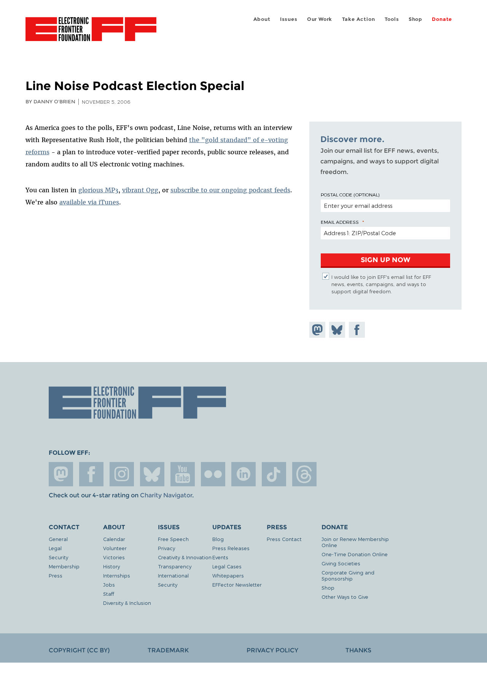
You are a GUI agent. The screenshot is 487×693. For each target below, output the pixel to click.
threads (304, 474)
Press (55, 575)
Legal (55, 548)
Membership (64, 566)
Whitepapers (228, 575)
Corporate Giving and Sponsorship (347, 575)
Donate (442, 19)
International (173, 575)
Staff (108, 593)
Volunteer (115, 548)
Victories (114, 557)
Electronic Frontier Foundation (90, 33)
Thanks (358, 650)
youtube (182, 474)
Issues (289, 19)
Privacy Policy (272, 650)
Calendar (114, 539)
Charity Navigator (166, 495)
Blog (218, 539)
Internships (116, 575)
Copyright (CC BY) (79, 650)
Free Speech (173, 539)
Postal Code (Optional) (350, 194)
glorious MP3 (98, 190)
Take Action (358, 19)
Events (220, 557)
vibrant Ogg (140, 190)
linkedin (243, 474)
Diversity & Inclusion (127, 603)
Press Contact (284, 539)
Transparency (174, 566)
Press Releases (231, 548)
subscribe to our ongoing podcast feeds (230, 190)
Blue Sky (152, 474)
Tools (392, 19)
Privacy (166, 548)
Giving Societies (340, 563)
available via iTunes (89, 202)
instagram (122, 474)
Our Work (319, 19)
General (58, 539)
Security (58, 557)
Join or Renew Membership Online (355, 542)
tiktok (274, 474)
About (262, 19)
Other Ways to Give (344, 597)
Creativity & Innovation (185, 557)
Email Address (340, 222)
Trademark (168, 650)
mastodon (61, 474)
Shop (415, 19)
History (111, 566)
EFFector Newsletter (237, 584)
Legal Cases (227, 566)
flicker (213, 474)
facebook (91, 474)
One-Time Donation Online (354, 554)
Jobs (109, 584)
